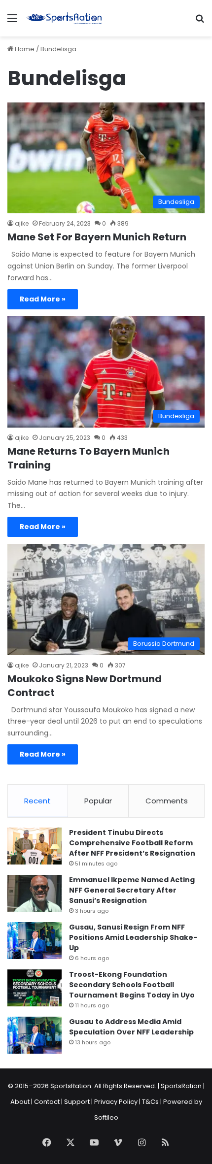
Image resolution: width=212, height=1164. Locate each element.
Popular (98, 801)
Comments (166, 801)
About (20, 1101)
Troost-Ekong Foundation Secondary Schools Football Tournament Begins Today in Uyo (132, 984)
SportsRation (181, 1086)
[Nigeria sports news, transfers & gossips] (64, 18)
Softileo (106, 1117)
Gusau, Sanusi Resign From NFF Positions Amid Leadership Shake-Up (133, 937)
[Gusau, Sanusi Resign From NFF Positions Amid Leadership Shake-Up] (34, 940)
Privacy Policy (116, 1101)
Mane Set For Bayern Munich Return (96, 237)
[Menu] (12, 22)
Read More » (43, 299)
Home (24, 49)
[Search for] (200, 22)
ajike (22, 223)
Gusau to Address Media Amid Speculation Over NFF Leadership (131, 1027)
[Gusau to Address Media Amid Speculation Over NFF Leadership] (34, 1035)
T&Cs (150, 1101)
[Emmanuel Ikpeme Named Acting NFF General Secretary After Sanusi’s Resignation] (34, 893)
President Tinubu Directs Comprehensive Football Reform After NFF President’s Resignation (132, 843)
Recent (37, 801)
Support (77, 1101)
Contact (47, 1101)
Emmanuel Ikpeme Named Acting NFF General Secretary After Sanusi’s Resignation (132, 890)
